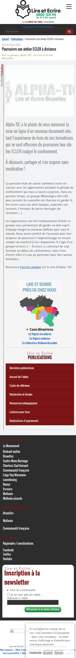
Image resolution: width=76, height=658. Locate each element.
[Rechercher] (69, 31)
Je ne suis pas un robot (25, 594)
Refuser (59, 652)
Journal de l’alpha (19, 377)
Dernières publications (22, 368)
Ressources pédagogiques (23, 403)
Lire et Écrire (2, 75)
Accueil (5, 39)
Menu (69, 7)
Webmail (25, 653)
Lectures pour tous (20, 412)
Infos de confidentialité (22, 590)
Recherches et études (21, 394)
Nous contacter (6, 649)
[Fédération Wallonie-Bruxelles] (17, 631)
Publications (17, 39)
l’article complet (30, 267)
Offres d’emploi (21, 649)
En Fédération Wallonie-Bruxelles (39, 343)
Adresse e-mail (17, 598)
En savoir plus (35, 652)
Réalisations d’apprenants (24, 421)
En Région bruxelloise (39, 334)
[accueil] (38, 17)
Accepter (48, 652)
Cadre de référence (20, 385)
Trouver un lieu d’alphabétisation (38, 26)
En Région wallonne (39, 338)
